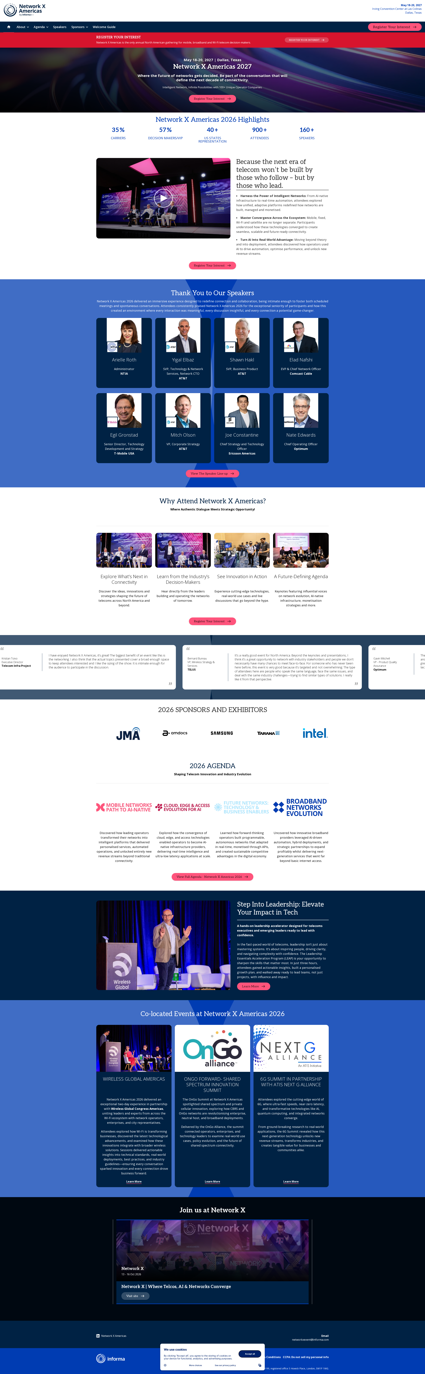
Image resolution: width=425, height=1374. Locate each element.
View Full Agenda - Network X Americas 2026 (209, 877)
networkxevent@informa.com (310, 1339)
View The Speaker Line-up (209, 473)
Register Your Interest (391, 27)
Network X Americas (113, 1336)
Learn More (250, 986)
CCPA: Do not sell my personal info (306, 1357)
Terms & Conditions (267, 1357)
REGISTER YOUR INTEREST (304, 40)
